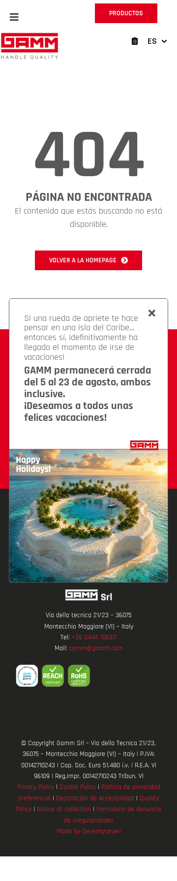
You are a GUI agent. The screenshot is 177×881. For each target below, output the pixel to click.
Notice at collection (64, 809)
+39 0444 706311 (94, 637)
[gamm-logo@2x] (29, 36)
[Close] (152, 313)
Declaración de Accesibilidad (95, 798)
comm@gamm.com (96, 648)
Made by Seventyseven (89, 831)
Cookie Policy (77, 787)
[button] (14, 17)
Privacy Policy (35, 787)
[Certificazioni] (88, 675)
